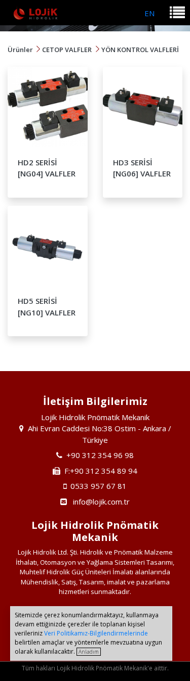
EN (149, 13)
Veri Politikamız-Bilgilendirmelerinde (96, 633)
